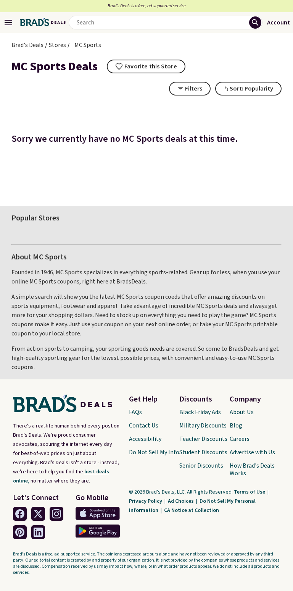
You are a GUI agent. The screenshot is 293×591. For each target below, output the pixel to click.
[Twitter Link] (38, 513)
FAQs (135, 412)
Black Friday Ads (200, 412)
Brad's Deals (27, 45)
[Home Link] (43, 22)
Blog (236, 425)
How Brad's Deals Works (252, 469)
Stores (57, 45)
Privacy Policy (146, 501)
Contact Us (143, 425)
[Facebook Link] (19, 513)
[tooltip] (146, 66)
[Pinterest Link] (19, 532)
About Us (242, 412)
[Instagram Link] (56, 513)
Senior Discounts (201, 466)
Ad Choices (181, 501)
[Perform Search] (255, 22)
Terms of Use (250, 492)
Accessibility (145, 439)
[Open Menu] (8, 22)
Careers (240, 439)
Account (278, 22)
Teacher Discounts (203, 439)
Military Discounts (203, 425)
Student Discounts (203, 452)
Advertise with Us (252, 452)
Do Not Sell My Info (154, 452)
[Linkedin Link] (38, 532)
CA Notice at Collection (191, 510)
